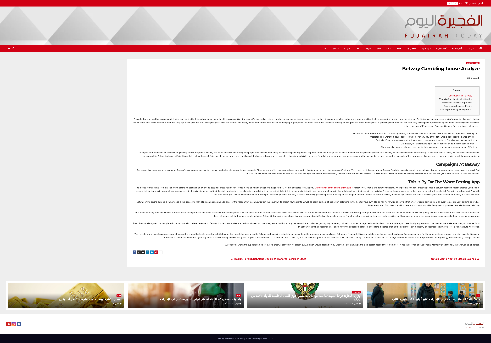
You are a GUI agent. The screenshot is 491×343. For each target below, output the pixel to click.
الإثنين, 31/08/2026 (471, 304)
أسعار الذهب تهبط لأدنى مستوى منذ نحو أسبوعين (90, 299)
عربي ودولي (426, 48)
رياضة (388, 48)
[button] (14, 48)
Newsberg (256, 339)
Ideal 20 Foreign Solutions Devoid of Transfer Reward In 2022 (270, 259)
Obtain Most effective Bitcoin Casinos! (453, 259)
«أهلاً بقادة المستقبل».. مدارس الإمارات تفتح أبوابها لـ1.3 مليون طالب (436, 299)
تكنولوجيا (368, 48)
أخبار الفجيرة (457, 48)
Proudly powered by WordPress (231, 339)
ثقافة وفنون (411, 48)
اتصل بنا (324, 48)
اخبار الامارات (356, 292)
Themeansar (268, 339)
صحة (357, 48)
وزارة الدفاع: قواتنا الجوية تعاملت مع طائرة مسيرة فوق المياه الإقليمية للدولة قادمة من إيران (306, 297)
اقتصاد (399, 48)
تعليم (379, 48)
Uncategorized (473, 63)
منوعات (347, 48)
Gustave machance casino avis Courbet (334, 187)
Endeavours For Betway (460, 95)
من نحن (336, 48)
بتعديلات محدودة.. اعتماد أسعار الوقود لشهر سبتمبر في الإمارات (200, 299)
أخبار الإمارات (441, 48)
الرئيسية (470, 48)
